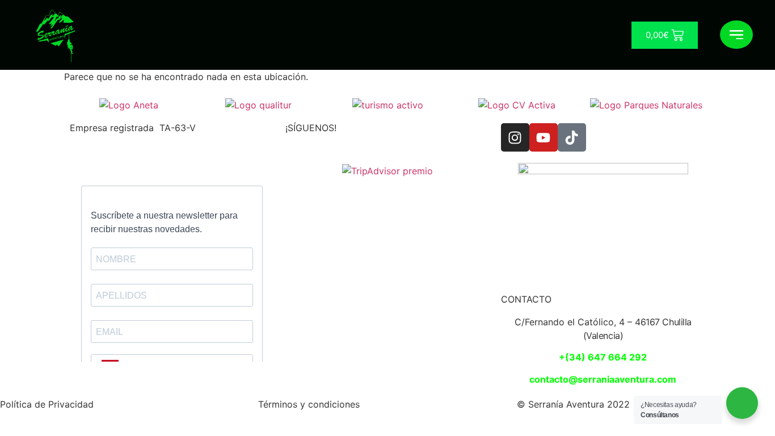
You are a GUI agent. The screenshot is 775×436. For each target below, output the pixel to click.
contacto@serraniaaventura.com (602, 379)
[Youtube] (543, 137)
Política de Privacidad (47, 404)
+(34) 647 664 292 (603, 357)
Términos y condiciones (309, 404)
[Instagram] (515, 137)
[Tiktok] (572, 137)
